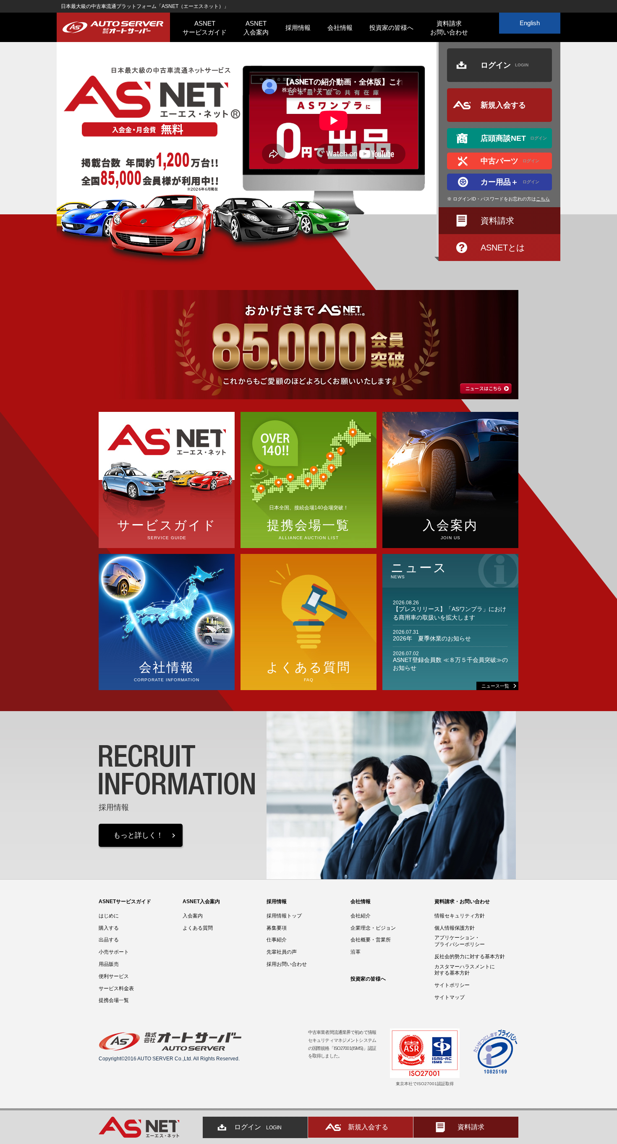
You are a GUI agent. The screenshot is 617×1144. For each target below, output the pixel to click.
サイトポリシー (452, 985)
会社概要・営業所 (370, 940)
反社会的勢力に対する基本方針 (469, 956)
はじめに (109, 916)
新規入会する (503, 105)
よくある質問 (198, 928)
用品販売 (109, 964)
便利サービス (114, 976)
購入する (109, 928)
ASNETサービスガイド (205, 28)
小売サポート (114, 952)
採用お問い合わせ (287, 964)
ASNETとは (503, 247)
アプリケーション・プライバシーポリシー (459, 941)
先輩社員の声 (282, 952)
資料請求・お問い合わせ (462, 901)
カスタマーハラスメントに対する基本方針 (464, 970)
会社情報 (340, 27)
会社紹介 (360, 916)
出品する (109, 940)
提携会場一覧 (114, 1000)
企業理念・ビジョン (373, 928)
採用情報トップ (284, 916)
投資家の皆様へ (391, 27)
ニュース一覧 (495, 685)
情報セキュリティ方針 (459, 916)
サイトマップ (449, 997)
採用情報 (298, 27)
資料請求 (497, 220)
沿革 (355, 952)
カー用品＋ (510, 182)
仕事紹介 (277, 940)
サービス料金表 (116, 988)
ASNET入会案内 (256, 28)
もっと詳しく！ (138, 835)
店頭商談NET (514, 138)
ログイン (504, 65)
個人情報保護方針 (454, 928)
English (530, 22)
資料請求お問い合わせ (449, 28)
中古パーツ (510, 161)
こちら (543, 198)
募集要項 (277, 928)
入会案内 (193, 916)
